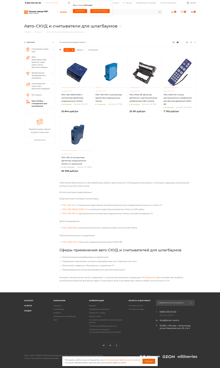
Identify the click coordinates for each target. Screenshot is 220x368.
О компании (58, 309)
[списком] (191, 42)
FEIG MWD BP (69, 228)
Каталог (28, 300)
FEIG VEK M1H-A (70, 213)
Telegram (110, 345)
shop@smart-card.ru (169, 320)
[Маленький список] (173, 42)
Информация (96, 300)
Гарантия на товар (97, 313)
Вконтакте (103, 345)
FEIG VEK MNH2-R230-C (74, 209)
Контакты (57, 306)
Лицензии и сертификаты (64, 316)
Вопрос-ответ (95, 316)
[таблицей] (195, 42)
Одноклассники (116, 345)
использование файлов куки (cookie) (122, 360)
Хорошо (149, 361)
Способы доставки (137, 309)
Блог (55, 320)
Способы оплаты (136, 306)
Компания (59, 300)
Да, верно (79, 11)
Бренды (92, 306)
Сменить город (100, 11)
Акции (27, 311)
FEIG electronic (148, 277)
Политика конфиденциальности (103, 326)
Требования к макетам (99, 309)
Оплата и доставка (139, 300)
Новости (57, 313)
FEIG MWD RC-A (70, 242)
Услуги (28, 306)
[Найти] (160, 12)
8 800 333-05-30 (168, 312)
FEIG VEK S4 (68, 205)
